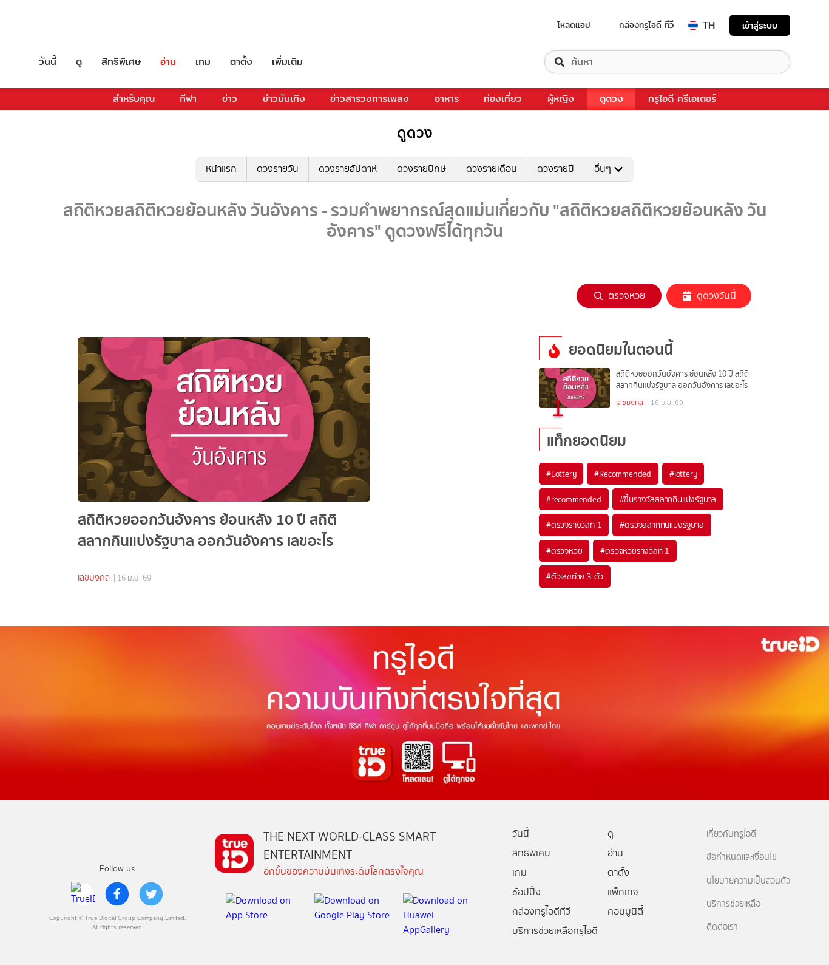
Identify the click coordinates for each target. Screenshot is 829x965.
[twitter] (151, 894)
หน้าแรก (221, 169)
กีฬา (188, 98)
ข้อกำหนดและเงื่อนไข (741, 857)
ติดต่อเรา (722, 927)
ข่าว (229, 98)
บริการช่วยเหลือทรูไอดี (555, 931)
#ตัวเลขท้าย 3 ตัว (574, 576)
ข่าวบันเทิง (284, 98)
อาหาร (447, 98)
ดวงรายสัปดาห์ (348, 169)
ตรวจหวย (626, 295)
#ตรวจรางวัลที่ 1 (573, 525)
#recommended (573, 499)
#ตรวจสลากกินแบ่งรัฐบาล (661, 525)
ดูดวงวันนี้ (716, 295)
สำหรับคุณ (134, 98)
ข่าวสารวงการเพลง (369, 98)
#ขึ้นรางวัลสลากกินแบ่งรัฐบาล (668, 499)
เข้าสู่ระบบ (759, 25)
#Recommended (622, 474)
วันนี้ (47, 62)
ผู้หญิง (560, 98)
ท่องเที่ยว (503, 98)
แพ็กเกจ (622, 892)
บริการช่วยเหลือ (733, 904)
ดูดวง (611, 98)
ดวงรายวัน (278, 169)
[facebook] (117, 894)
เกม (203, 62)
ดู (79, 62)
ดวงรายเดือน (491, 169)
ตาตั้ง (241, 62)
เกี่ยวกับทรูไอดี (731, 834)
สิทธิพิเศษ (121, 62)
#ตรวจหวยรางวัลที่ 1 (634, 551)
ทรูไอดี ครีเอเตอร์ (682, 98)
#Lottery (561, 474)
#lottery (683, 474)
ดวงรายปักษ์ (421, 169)
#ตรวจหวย (564, 551)
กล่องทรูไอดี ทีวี (646, 25)
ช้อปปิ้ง (526, 892)
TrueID (75, 25)
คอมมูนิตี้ (625, 911)
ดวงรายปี (555, 169)
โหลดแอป (573, 25)
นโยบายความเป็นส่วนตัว (748, 881)
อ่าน (168, 62)
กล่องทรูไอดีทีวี (541, 911)
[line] (83, 894)
